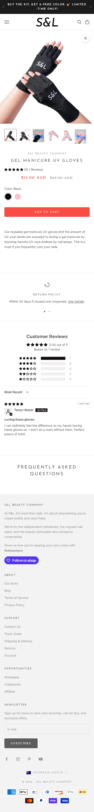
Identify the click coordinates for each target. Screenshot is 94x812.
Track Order (13, 634)
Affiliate (9, 691)
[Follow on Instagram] (18, 759)
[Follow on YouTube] (40, 759)
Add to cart (47, 212)
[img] (13, 404)
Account (10, 655)
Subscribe (21, 743)
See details (76, 301)
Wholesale (11, 677)
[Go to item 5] (66, 135)
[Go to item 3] (38, 136)
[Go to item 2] (24, 135)
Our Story (11, 583)
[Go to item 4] (52, 135)
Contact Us (12, 626)
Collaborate (12, 684)
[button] (14, 169)
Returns (9, 648)
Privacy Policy (14, 605)
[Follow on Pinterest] (29, 759)
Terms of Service (16, 598)
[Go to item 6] (80, 136)
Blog (7, 590)
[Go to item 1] (10, 135)
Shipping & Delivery (18, 641)
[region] (47, 293)
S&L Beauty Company (47, 153)
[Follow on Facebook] (6, 759)
